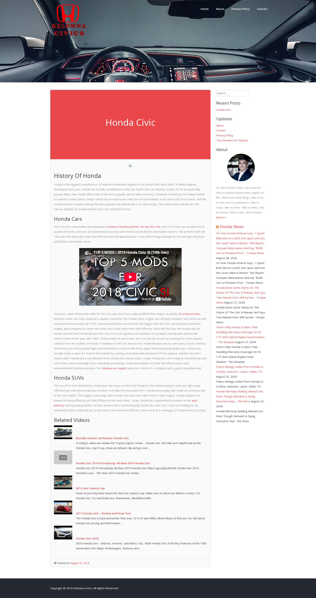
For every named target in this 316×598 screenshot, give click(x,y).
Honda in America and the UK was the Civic (134, 226)
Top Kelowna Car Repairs (232, 140)
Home (205, 9)
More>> (221, 217)
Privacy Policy (241, 9)
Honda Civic (223, 109)
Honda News (232, 226)
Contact (262, 9)
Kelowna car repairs (114, 368)
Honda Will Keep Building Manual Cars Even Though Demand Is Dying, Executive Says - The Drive (239, 396)
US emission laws (189, 314)
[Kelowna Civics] (68, 39)
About (220, 9)
